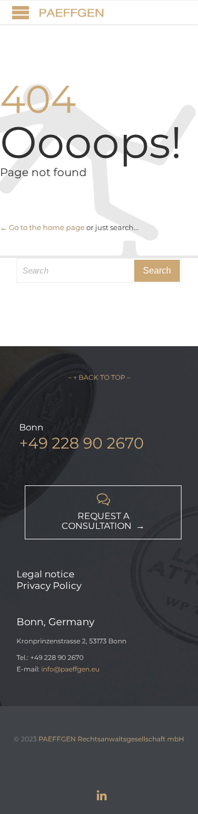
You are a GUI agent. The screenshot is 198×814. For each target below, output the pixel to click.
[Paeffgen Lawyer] (71, 12)
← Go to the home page (42, 227)
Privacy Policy (48, 585)
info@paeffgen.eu (70, 669)
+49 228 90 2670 (81, 443)
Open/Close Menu (20, 12)
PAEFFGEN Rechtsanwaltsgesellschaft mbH (111, 739)
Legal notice (45, 574)
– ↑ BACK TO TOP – (99, 377)
